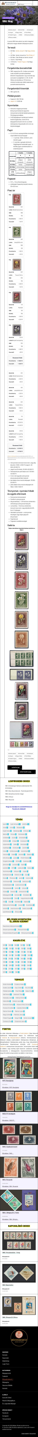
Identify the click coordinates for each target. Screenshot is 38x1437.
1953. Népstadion (7, 1285)
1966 (16, 965)
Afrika (18, 861)
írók (4, 901)
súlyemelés (6, 844)
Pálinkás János (18, 1014)
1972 (10, 969)
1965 (10, 965)
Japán (25, 871)
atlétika (24, 824)
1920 (10, 945)
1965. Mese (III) (9, 799)
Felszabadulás (7, 888)
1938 (10, 952)
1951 (4, 958)
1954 (22, 958)
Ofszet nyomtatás (8, 929)
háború (30, 868)
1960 (22, 962)
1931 (27, 945)
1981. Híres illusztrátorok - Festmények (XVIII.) (19, 791)
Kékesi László (17, 1001)
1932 (4, 948)
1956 (4, 962)
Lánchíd (24, 848)
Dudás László (7, 987)
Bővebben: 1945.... (8, 1153)
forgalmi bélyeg (7, 861)
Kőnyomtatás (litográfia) (10, 933)
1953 (16, 958)
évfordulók (22, 837)
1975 (22, 969)
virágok (11, 32)
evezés (5, 908)
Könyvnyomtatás (29, 34)
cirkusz (24, 888)
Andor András (7, 984)
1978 (4, 972)
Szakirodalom (24, 1033)
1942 (22, 952)
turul (26, 874)
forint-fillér (22, 29)
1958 (10, 962)
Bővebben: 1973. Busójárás (10, 1087)
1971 (4, 969)
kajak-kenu (6, 831)
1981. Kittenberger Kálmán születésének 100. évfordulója (18, 787)
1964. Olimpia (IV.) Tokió (10, 1213)
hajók (23, 864)
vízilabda (5, 837)
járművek (6, 864)
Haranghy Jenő (7, 998)
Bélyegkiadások (8, 18)
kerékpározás (7, 874)
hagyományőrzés (26, 898)
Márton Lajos (19, 1011)
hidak (13, 854)
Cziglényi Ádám (19, 984)
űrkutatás (23, 844)
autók (21, 878)
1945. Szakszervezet (9, 1147)
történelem (21, 834)
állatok (5, 834)
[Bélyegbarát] (9, 3)
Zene (16, 898)
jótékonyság (14, 851)
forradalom (26, 895)
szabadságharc (7, 885)
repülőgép (6, 848)
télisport (16, 871)
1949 (22, 955)
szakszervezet (20, 885)
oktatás (21, 854)
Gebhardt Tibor (18, 994)
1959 (16, 962)
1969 (28, 965)
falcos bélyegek (12, 456)
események (24, 851)
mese (4, 851)
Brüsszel (17, 912)
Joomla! (5, 1427)
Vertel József (12, 29)
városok (5, 854)
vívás (4, 827)
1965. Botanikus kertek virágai (14, 794)
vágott (12, 101)
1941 (16, 952)
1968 (22, 965)
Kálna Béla (6, 1001)
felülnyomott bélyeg (9, 905)
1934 (16, 948)
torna (11, 827)
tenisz (17, 888)
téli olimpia (6, 858)
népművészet (15, 908)
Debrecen (16, 881)
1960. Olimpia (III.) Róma (10, 1317)
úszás (14, 837)
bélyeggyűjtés (7, 895)
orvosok (17, 895)
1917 (4, 945)
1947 (10, 955)
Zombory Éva (7, 1021)
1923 (16, 945)
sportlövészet (7, 912)
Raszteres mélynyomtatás (11, 926)
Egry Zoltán (18, 987)
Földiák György (7, 991)
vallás (15, 844)
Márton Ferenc (7, 1011)
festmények (6, 871)
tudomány (26, 861)
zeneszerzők (23, 891)
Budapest (20, 827)
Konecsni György (8, 1004)
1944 (28, 952)
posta (15, 858)
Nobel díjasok (7, 898)
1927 (22, 945)
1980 (10, 972)
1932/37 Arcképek (8, 1114)
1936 (28, 948)
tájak (10, 901)
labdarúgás (16, 831)
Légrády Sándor (21, 1008)
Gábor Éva (29, 991)
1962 (28, 962)
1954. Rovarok (7, 1180)
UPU (13, 868)
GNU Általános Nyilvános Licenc (18, 1427)
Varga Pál (17, 1018)
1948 (16, 955)
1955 (28, 958)
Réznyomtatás (12, 37)
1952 (10, 958)
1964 (4, 965)
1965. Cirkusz (9, 797)
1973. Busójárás (7, 1081)
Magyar (22, 4)
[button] (35, 3)
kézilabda (18, 901)
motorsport (6, 881)
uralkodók (21, 868)
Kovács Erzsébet (8, 1008)
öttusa (13, 834)
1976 (28, 969)
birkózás (26, 831)
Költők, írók (18, 874)
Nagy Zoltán (19, 32)
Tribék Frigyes (12, 34)
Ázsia (5, 878)
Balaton (29, 854)
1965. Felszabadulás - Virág (11, 1252)
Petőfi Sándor (25, 858)
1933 (10, 948)
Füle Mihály (28, 32)
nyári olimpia (14, 824)
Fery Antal (28, 987)
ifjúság (5, 891)
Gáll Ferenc (6, 994)
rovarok (20, 905)
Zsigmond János (20, 1021)
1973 (16, 969)
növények (30, 29)
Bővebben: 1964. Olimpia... (10, 1219)
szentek (5, 868)
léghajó (26, 901)
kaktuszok (26, 881)
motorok (28, 878)
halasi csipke (27, 908)
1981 (16, 972)
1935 (22, 948)
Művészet (13, 878)
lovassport (24, 841)
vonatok (15, 864)
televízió (13, 891)
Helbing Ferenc (20, 998)
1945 (4, 955)
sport (4, 824)
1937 (4, 952)
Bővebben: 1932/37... (8, 1120)
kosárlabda (29, 905)
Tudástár (4, 1037)
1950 (21, 34)
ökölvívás (6, 841)
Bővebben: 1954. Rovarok (10, 1186)
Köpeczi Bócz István (23, 1004)
